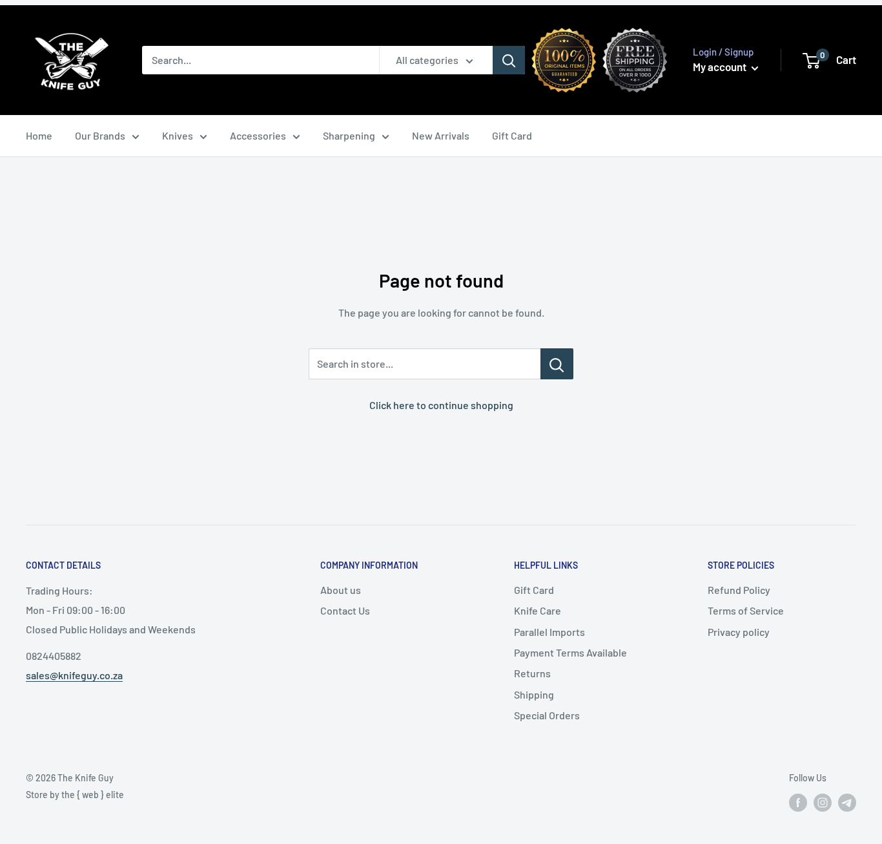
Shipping (534, 694)
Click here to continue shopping (441, 405)
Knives (177, 135)
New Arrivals (440, 135)
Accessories (258, 135)
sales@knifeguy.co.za (74, 675)
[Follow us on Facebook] (798, 803)
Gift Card (512, 135)
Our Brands (100, 135)
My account (720, 66)
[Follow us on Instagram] (823, 803)
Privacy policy (739, 632)
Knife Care (537, 610)
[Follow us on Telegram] (847, 803)
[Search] (509, 60)
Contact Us (345, 610)
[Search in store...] (556, 363)
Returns (532, 673)
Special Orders (547, 715)
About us (340, 590)
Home (39, 135)
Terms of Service (746, 610)
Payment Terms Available (570, 652)
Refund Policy (739, 590)
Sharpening (349, 135)
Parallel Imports (549, 632)
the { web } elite (92, 794)
